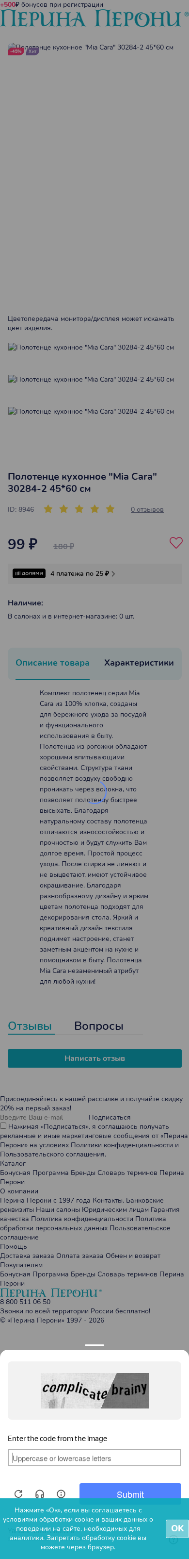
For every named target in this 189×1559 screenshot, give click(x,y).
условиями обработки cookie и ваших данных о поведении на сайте (78, 1524)
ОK (177, 1528)
